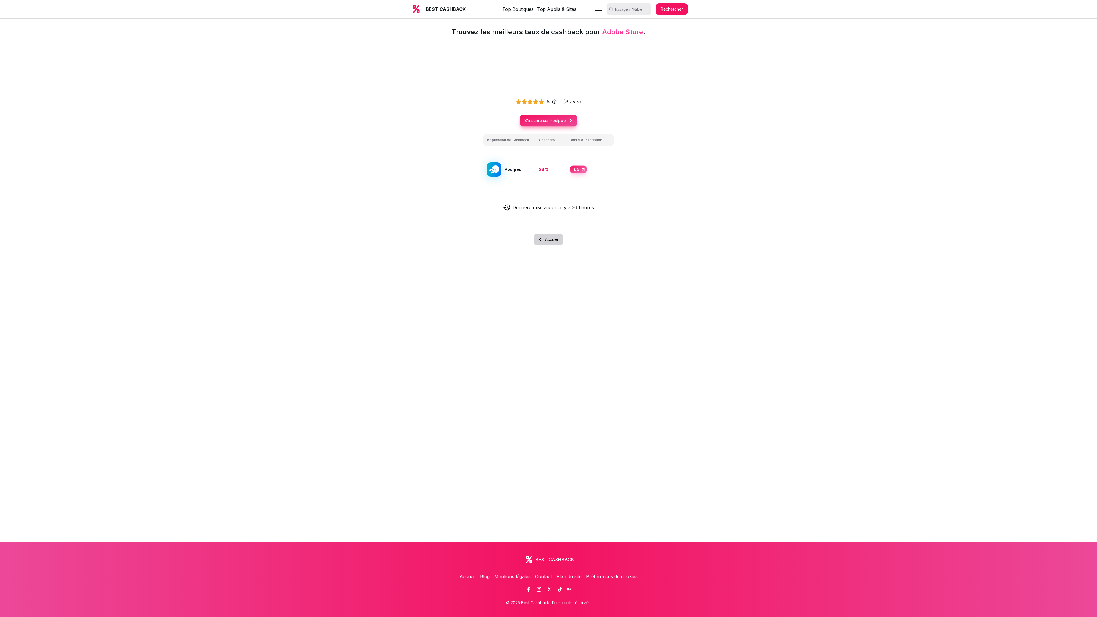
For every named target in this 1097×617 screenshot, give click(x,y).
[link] (528, 589)
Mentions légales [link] (512, 576)
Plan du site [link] (569, 576)
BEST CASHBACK (446, 9)
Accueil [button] (552, 239)
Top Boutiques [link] (518, 9)
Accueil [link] (467, 576)
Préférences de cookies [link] (612, 576)
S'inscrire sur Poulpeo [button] (545, 120)
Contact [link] (543, 576)
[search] (631, 9)
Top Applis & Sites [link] (556, 9)
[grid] (548, 162)
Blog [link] (485, 576)
